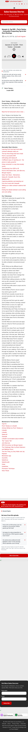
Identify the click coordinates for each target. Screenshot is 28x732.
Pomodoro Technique (8, 468)
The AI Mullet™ (15, 729)
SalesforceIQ (5, 462)
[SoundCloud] (24, 4)
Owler (3, 464)
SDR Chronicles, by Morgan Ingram (12, 445)
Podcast (4, 723)
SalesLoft (4, 434)
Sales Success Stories (14, 11)
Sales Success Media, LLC (17, 721)
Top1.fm (4, 424)
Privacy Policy (15, 723)
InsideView (5, 466)
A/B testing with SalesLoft (9, 158)
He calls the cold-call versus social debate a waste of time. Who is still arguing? (11, 76)
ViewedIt (4, 436)
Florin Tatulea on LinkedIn (9, 426)
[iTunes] (14, 4)
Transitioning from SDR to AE (10, 168)
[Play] (14, 56)
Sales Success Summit (20, 725)
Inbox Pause (5, 470)
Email (3, 696)
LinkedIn (4, 432)
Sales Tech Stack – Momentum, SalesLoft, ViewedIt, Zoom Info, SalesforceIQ (11, 177)
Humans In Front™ (7, 727)
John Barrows (6, 443)
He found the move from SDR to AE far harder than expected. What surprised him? (12, 82)
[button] (14, 7)
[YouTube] (22, 4)
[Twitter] (17, 4)
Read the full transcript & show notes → (13, 112)
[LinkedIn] (19, 4)
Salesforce (5, 460)
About (9, 723)
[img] (14, 49)
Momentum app (6, 455)
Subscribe (7, 703)
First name (4, 690)
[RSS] (27, 4)
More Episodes (14, 555)
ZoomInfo (5, 458)
